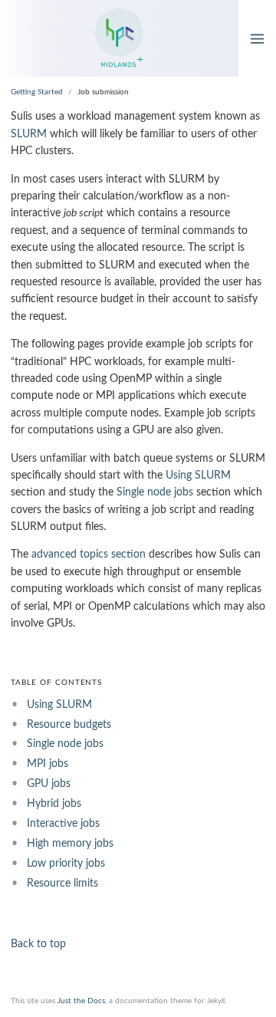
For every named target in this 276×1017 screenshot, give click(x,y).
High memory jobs (70, 843)
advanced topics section (88, 554)
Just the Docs (81, 1001)
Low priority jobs (66, 863)
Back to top (38, 944)
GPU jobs (49, 783)
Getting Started (37, 92)
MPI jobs (47, 764)
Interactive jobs (63, 823)
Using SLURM (198, 475)
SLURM (29, 134)
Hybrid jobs (54, 803)
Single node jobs (155, 492)
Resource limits (62, 883)
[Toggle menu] (257, 38)
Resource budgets (69, 724)
